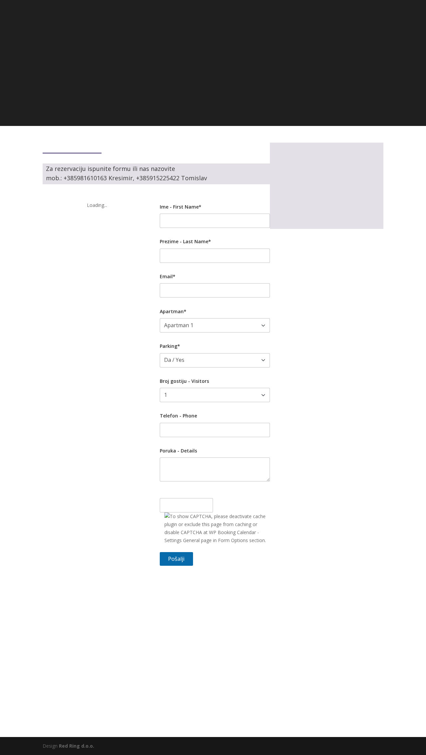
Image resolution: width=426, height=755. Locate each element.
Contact (276, 23)
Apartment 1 (181, 23)
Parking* (170, 346)
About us (339, 23)
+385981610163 (214, 80)
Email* (167, 276)
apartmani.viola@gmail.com (326, 209)
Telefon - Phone (178, 415)
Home (151, 23)
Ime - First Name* (180, 207)
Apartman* (173, 311)
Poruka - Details (178, 450)
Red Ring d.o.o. (76, 746)
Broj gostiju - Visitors (184, 381)
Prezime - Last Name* (185, 241)
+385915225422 (200, 89)
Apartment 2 (217, 23)
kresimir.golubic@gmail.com (253, 70)
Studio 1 (249, 23)
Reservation (307, 23)
